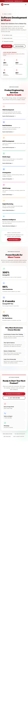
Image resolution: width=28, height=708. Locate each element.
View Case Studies (19, 46)
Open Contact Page (8, 408)
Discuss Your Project (13, 239)
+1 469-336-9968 (8, 417)
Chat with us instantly (8, 427)
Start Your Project (7, 46)
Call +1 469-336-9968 (15, 397)
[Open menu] (25, 4)
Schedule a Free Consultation (14, 393)
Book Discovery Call (18, 1)
